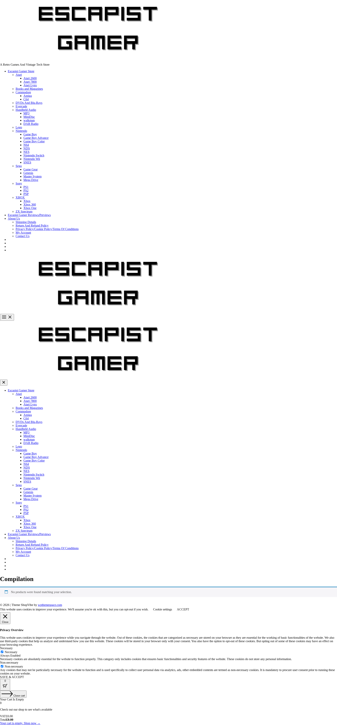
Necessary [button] (6, 648)
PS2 (25, 190)
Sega (19, 166)
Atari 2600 (30, 78)
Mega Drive (30, 180)
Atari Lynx (30, 85)
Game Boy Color (34, 141)
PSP (26, 194)
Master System (32, 176)
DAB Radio (30, 123)
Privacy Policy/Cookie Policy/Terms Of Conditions (47, 229)
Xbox (26, 201)
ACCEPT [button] (183, 609)
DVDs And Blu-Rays (29, 102)
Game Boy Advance (36, 138)
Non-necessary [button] (9, 662)
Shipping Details (26, 222)
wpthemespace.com (50, 605)
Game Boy (30, 134)
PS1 (25, 187)
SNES (27, 162)
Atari (19, 74)
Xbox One (29, 208)
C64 (26, 99)
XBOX (20, 197)
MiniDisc (29, 116)
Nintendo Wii (31, 159)
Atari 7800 (30, 81)
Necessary (11, 652)
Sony (19, 183)
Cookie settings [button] (162, 609)
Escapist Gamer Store (21, 71)
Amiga (27, 95)
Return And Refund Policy (32, 225)
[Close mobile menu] (3, 383)
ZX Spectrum (24, 211)
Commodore (23, 92)
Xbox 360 (29, 204)
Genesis (28, 173)
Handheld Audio (26, 109)
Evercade (21, 106)
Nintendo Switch (33, 155)
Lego (19, 127)
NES (26, 152)
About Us (14, 218)
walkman (29, 120)
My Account (23, 232)
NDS (26, 148)
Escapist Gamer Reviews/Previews (29, 215)
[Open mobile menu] (7, 317)
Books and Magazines (29, 88)
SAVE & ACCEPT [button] (12, 677)
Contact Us (22, 236)
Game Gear (30, 169)
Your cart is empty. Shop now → (20, 723)
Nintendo (21, 130)
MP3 (26, 113)
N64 (26, 145)
